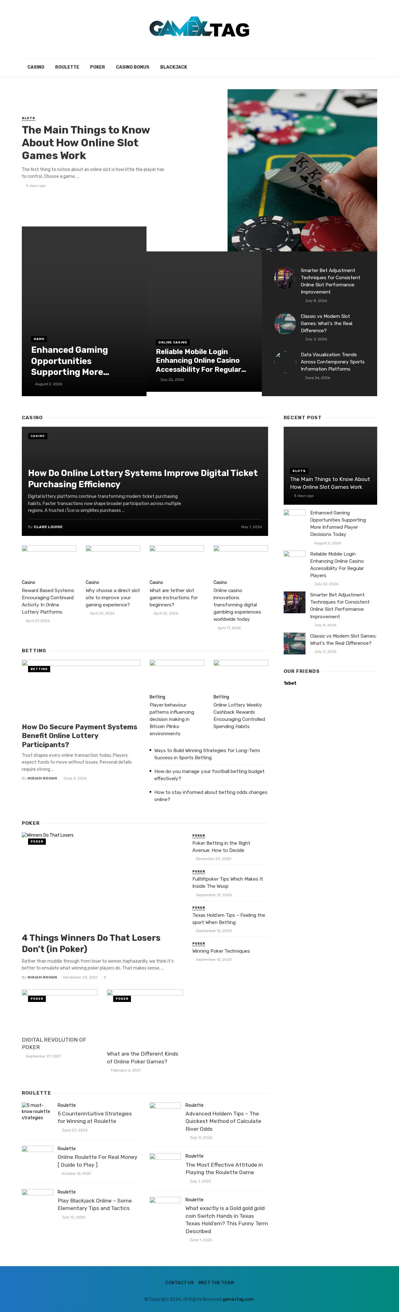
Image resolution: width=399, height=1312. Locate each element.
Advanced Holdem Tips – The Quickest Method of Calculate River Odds (223, 1121)
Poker (97, 67)
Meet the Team (216, 1282)
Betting (39, 669)
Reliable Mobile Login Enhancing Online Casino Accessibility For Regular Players (198, 361)
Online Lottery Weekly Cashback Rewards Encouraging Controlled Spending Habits (239, 715)
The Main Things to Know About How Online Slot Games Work (86, 143)
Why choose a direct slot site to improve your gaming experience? (113, 598)
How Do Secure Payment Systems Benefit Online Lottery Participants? (79, 736)
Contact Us (179, 1282)
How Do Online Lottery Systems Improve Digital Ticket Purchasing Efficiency (143, 478)
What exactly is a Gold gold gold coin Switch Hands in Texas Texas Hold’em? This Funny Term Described (226, 1219)
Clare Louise (48, 527)
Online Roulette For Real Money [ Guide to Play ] (97, 1161)
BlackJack (173, 67)
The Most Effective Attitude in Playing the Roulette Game (224, 1169)
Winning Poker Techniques (221, 951)
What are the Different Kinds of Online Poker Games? (142, 1058)
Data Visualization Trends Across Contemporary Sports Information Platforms (333, 362)
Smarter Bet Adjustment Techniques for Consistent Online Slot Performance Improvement (330, 281)
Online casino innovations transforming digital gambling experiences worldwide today (237, 605)
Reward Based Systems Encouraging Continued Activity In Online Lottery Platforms (48, 601)
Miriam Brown (42, 778)
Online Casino (172, 342)
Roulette (67, 67)
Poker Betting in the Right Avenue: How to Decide (221, 846)
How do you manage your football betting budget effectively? (209, 775)
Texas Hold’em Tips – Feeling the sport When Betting (228, 918)
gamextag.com (238, 1299)
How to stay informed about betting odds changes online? (210, 796)
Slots (28, 118)
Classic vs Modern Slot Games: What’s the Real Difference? (326, 323)
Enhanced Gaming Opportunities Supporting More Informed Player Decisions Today (69, 361)
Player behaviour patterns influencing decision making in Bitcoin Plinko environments (172, 719)
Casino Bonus (132, 67)
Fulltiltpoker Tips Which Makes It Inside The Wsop (227, 882)
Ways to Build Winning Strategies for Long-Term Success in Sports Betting (207, 754)
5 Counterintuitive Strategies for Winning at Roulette (95, 1117)
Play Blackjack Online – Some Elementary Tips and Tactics (95, 1205)
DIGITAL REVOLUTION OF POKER (54, 1044)
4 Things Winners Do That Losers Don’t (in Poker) (91, 943)
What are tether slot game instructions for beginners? (174, 598)
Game (39, 339)
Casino (35, 67)
